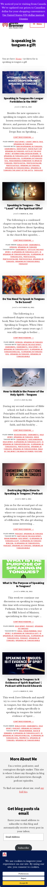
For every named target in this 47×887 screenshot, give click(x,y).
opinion (13, 247)
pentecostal (19, 163)
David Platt (22, 149)
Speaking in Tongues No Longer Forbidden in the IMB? (23, 99)
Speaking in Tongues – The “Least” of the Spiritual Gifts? (23, 206)
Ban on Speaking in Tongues (29, 146)
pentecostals (12, 165)
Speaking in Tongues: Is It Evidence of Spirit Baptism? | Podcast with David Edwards (23, 682)
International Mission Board (25, 154)
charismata (10, 347)
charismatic (10, 149)
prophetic (24, 738)
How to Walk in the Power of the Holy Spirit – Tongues (23, 392)
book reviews (20, 435)
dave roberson (35, 439)
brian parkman (10, 538)
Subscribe (23, 848)
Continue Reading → (23, 137)
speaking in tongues (23, 144)
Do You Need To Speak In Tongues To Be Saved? (23, 300)
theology (38, 170)
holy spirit (20, 142)
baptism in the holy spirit (29, 344)
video (36, 437)
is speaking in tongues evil (27, 543)
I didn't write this (34, 142)
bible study (22, 245)
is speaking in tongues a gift (25, 252)
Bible (19, 631)
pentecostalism (34, 163)
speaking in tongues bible (17, 168)
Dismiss (23, 18)
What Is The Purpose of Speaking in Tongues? (23, 584)
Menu (39, 24)
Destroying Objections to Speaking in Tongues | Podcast (23, 491)
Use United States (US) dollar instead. (23, 15)
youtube (38, 451)
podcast (19, 534)
